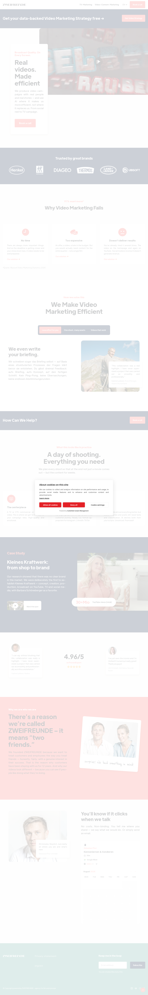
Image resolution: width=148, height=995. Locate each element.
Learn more (44, 498)
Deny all (73, 505)
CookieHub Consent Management (78, 511)
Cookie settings (97, 505)
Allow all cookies (50, 505)
